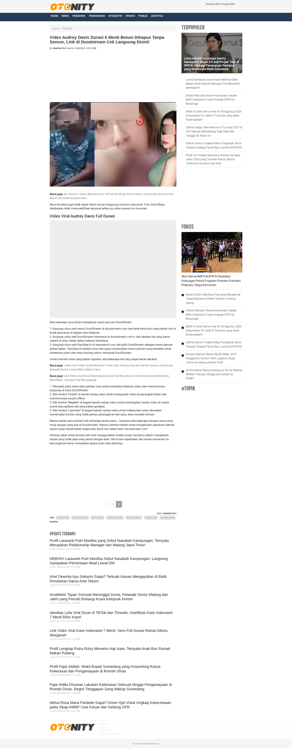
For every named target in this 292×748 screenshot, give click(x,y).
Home (54, 15)
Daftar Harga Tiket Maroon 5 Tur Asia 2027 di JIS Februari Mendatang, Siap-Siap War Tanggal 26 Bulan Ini (214, 131)
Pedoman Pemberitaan (110, 733)
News (65, 15)
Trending (79, 15)
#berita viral (62, 517)
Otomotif (115, 15)
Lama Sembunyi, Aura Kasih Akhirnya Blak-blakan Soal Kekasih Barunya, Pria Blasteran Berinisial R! (213, 83)
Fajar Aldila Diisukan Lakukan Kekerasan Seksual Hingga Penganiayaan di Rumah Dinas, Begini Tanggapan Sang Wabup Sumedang (111, 686)
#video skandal (114, 517)
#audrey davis (167, 517)
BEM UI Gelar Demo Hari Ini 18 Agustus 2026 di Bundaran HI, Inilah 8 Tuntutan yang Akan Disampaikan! (213, 115)
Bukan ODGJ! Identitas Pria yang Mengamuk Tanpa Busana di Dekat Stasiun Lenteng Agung (213, 298)
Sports (130, 15)
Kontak (102, 727)
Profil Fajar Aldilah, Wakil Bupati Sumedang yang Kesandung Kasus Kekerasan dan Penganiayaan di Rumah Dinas (105, 668)
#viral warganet (80, 517)
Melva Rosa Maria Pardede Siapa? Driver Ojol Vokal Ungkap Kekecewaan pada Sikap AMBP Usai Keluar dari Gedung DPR (110, 705)
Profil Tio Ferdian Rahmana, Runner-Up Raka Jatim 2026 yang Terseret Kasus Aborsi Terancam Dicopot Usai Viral (213, 159)
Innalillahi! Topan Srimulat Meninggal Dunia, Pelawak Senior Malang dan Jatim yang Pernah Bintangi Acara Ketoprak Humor (109, 596)
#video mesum (134, 517)
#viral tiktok (97, 517)
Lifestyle (157, 15)
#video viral (150, 517)
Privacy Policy (105, 730)
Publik (143, 15)
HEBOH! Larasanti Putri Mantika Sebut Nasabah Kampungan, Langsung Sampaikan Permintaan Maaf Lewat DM (109, 561)
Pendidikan (97, 15)
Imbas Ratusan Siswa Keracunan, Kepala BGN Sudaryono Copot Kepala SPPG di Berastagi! (211, 99)
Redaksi (103, 724)
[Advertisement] (113, 76)
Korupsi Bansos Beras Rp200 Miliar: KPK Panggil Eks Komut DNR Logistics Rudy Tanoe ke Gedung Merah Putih (211, 358)
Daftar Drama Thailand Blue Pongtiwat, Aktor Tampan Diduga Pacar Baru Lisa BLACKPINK (214, 145)
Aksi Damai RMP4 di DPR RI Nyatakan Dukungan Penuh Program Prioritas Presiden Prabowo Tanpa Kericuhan (211, 281)
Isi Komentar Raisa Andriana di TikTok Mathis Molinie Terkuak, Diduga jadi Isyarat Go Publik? (214, 374)
